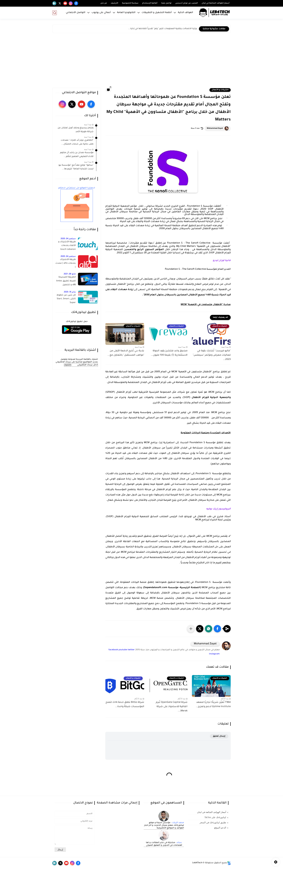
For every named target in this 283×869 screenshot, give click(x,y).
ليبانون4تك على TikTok (215, 817)
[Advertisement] (141, 61)
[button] (217, 628)
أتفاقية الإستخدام (149, 3)
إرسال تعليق (219, 736)
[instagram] (71, 3)
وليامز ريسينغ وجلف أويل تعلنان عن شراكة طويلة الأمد (75, 130)
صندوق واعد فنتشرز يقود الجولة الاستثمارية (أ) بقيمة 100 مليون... (169, 353)
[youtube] (65, 3)
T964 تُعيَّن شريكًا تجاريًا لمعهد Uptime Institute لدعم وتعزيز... (213, 704)
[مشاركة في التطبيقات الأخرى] (191, 628)
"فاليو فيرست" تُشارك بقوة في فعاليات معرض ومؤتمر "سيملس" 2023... (212, 355)
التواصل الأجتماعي (75, 12)
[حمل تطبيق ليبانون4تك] (77, 336)
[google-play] (54, 3)
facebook (113, 650)
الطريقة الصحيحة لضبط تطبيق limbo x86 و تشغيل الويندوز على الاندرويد (66, 281)
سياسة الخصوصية (130, 3)
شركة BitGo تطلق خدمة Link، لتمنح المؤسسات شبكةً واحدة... (125, 704)
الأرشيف (114, 3)
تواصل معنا (166, 3)
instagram (214, 654)
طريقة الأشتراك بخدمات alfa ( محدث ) (65, 263)
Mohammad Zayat (215, 128)
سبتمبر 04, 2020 (68, 239)
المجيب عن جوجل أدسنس (186, 3)
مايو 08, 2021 (70, 274)
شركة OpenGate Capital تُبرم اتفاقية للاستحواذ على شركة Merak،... (171, 706)
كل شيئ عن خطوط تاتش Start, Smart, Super (66, 299)
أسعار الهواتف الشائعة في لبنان (215, 3)
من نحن (103, 3)
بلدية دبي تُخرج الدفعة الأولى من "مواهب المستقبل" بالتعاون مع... (125, 353)
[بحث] (54, 12)
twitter (131, 650)
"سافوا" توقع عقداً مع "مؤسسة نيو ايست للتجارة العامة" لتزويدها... (76, 167)
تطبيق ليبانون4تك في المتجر (213, 822)
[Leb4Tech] (214, 13)
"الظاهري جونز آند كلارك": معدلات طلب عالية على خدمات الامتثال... (77, 142)
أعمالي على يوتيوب (101, 12)
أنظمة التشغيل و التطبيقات (157, 12)
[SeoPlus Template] (229, 863)
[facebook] (76, 3)
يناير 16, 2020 (70, 292)
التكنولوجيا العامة (126, 12)
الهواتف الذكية (185, 12)
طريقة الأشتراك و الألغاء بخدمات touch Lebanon (67, 246)
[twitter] (60, 3)
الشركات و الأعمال (220, 90)
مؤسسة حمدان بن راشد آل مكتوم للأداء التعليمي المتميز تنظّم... (76, 155)
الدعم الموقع (220, 827)
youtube (123, 650)
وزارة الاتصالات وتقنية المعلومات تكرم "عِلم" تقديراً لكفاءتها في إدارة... (162, 29)
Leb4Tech (197, 863)
